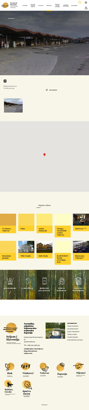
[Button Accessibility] (86, 11)
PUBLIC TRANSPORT (73, 331)
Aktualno (41, 5)
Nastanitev (49, 5)
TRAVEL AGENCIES (72, 326)
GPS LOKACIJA (53, 90)
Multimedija (74, 5)
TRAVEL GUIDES (72, 334)
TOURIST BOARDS (72, 337)
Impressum (44, 404)
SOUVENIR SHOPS (72, 329)
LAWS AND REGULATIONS (75, 340)
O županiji (25, 5)
